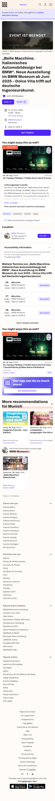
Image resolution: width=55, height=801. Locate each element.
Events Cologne (10, 517)
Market (6, 578)
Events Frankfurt (11, 527)
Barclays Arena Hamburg (14, 636)
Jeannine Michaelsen (13, 664)
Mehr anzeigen (11, 202)
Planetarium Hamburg (13, 623)
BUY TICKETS (27, 132)
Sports (6, 558)
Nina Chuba (8, 684)
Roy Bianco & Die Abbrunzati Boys (19, 674)
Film (5, 575)
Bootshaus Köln (10, 626)
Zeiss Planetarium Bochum (16, 629)
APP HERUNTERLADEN (33, 391)
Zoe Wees (7, 667)
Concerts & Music (11, 565)
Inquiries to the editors (27, 727)
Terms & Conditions (27, 765)
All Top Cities (9, 547)
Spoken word (9, 591)
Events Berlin (9, 507)
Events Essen (9, 524)
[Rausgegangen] (4, 4)
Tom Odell (7, 701)
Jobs (27, 731)
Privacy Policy (27, 754)
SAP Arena (8, 646)
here (18, 257)
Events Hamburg (11, 530)
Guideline (27, 746)
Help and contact (27, 711)
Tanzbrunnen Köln (11, 613)
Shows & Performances (14, 561)
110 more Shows (15, 116)
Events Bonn (9, 510)
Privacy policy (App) (28, 758)
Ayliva (5, 671)
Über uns (27, 735)
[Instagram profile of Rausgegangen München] (22, 774)
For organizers (27, 715)
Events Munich (10, 540)
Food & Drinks (10, 598)
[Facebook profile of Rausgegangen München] (27, 774)
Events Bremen (10, 514)
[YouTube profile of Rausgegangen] (33, 774)
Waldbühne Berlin (11, 633)
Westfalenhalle (10, 649)
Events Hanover (10, 534)
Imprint (27, 750)
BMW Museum (15, 120)
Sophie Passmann (11, 661)
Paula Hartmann (11, 694)
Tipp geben (28, 723)
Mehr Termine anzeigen (27, 323)
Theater (6, 588)
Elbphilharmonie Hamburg (15, 609)
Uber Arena (8, 616)
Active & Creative (11, 581)
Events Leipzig (9, 537)
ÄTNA (5, 687)
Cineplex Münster (11, 643)
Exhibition (7, 214)
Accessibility (27, 738)
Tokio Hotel (8, 698)
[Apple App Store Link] (18, 786)
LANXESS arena (10, 639)
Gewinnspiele (27, 742)
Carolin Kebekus (10, 681)
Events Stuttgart (11, 544)
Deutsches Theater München (16, 619)
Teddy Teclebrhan (11, 677)
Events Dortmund (11, 520)
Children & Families (12, 571)
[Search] (40, 4)
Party (5, 568)
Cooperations (27, 719)
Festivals (7, 595)
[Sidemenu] (50, 4)
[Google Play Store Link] (36, 786)
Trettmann (8, 691)
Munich (6, 496)
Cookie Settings (27, 762)
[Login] (45, 4)
